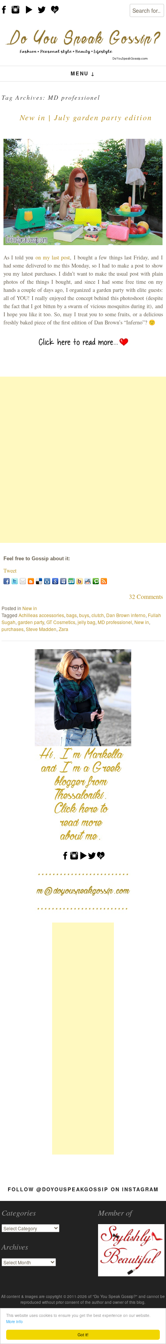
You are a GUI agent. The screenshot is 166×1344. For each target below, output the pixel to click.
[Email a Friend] (23, 581)
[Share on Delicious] (39, 581)
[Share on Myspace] (63, 581)
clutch (97, 615)
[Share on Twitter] (15, 581)
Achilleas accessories (41, 615)
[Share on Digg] (47, 581)
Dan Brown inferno (126, 615)
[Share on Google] (55, 581)
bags (71, 615)
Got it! (83, 1334)
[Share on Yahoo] (79, 581)
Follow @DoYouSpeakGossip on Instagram (83, 1189)
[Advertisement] (83, 460)
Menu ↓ (83, 73)
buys (84, 615)
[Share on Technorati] (96, 581)
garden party (31, 622)
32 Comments (146, 596)
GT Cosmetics (60, 622)
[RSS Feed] (104, 581)
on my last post (53, 257)
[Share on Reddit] (88, 581)
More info (14, 1321)
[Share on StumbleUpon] (71, 581)
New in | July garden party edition (86, 117)
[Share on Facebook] (6, 581)
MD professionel (115, 622)
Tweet (10, 570)
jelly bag (86, 622)
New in (29, 608)
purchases (13, 629)
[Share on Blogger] (31, 581)
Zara (63, 629)
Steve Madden (41, 629)
